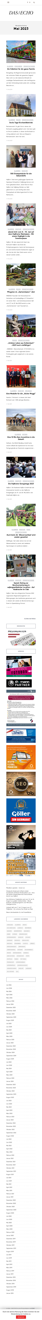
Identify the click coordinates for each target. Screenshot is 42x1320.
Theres (16, 959)
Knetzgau (9, 943)
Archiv (24, 924)
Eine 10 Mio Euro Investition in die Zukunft (21, 438)
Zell (17, 971)
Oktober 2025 (10, 1014)
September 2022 (11, 1133)
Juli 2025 (8, 1023)
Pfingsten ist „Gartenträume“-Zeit (21, 292)
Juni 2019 (9, 1258)
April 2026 (9, 994)
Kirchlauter (25, 940)
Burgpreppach (18, 931)
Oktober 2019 (10, 1245)
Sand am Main (10, 956)
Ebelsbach (26, 931)
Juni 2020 (9, 1219)
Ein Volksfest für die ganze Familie (21, 69)
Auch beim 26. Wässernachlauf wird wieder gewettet (21, 536)
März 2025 (9, 1036)
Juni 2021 (9, 1181)
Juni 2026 (9, 988)
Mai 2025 (9, 1030)
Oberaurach (22, 946)
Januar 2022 (9, 1158)
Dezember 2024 (11, 1046)
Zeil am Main (10, 971)
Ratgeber (20, 949)
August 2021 (10, 1174)
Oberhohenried (11, 949)
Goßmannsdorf (11, 937)
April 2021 (9, 1187)
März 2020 (9, 1229)
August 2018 (10, 1290)
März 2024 (9, 1075)
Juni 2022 (9, 1142)
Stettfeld (9, 959)
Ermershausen (23, 934)
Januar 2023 (9, 1120)
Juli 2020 (9, 1216)
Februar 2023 (10, 1116)
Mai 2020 (9, 1222)
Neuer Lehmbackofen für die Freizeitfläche (18, 912)
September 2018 (11, 1287)
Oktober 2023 (10, 1091)
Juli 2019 (8, 1255)
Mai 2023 (9, 1107)
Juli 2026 (8, 985)
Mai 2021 (8, 1184)
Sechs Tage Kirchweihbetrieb (21, 123)
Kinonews (9, 940)
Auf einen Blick (11, 928)
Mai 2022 (9, 1145)
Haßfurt (25, 170)
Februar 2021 (10, 1194)
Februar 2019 (10, 1271)
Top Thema (23, 959)
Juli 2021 (8, 1178)
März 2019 (9, 1267)
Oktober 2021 (10, 1168)
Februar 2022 (10, 1155)
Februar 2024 (10, 1078)
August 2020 (10, 1213)
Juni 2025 (9, 1027)
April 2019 (9, 1264)
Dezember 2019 (10, 1239)
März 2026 (9, 998)
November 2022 (11, 1126)
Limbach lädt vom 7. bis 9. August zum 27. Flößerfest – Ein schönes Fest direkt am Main (19, 908)
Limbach (32, 943)
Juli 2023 (8, 1100)
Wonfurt (21, 968)
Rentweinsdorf (17, 952)
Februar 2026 (10, 1001)
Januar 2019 (9, 1274)
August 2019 (10, 1251)
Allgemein (10, 66)
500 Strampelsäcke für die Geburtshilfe (21, 175)
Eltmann (15, 934)
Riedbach (26, 952)
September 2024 (11, 1055)
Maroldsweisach (11, 946)
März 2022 (9, 1152)
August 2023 (10, 1097)
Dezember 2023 (11, 1084)
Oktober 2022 (10, 1129)
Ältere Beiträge (30, 618)
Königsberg (18, 66)
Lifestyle (25, 943)
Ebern (8, 934)
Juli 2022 (8, 1139)
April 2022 (9, 1149)
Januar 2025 (9, 1043)
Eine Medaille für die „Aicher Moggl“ (21, 394)
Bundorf (9, 931)
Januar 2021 (9, 1197)
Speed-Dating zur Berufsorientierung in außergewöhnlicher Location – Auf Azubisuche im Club (21, 586)
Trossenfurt (10, 962)
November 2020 (11, 1203)
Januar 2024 (10, 1081)
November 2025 (11, 1011)
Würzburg (28, 968)
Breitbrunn (28, 928)
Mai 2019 (8, 1261)
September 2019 (11, 1248)
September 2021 (11, 1171)
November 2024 (11, 1049)
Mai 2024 (9, 1068)
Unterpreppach (11, 965)
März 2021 (9, 1190)
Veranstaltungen (29, 66)
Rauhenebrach (29, 949)
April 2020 (9, 1226)
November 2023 (11, 1088)
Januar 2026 (9, 1004)
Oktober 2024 (10, 1052)
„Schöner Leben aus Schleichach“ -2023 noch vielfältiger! (21, 344)
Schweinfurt (20, 956)
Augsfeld (20, 928)
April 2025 (9, 1033)
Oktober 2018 (10, 1283)
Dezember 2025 (11, 1007)
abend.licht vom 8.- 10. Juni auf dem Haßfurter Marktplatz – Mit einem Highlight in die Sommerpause (21, 235)
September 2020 (11, 1210)
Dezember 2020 (11, 1200)
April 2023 (9, 1110)
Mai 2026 (9, 991)
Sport (28, 529)
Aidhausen (10, 924)
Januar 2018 (9, 1293)
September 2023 (11, 1094)
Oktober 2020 (10, 1206)
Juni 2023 (9, 1104)
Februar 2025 (10, 1039)
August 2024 (10, 1059)
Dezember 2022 (11, 1123)
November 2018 (11, 1280)
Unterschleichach (22, 965)
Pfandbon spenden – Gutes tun (15, 888)
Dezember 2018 (11, 1277)
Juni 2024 (9, 1065)
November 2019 (11, 1242)
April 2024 (9, 1072)
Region (18, 119)
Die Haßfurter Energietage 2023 (21, 484)
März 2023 (9, 1113)
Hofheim (24, 434)
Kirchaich (28, 390)
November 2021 (11, 1165)
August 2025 (10, 1020)
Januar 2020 (10, 1235)
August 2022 (10, 1136)
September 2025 (11, 1017)
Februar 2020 (10, 1232)
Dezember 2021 (10, 1161)
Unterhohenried (20, 962)
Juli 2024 (9, 1062)
